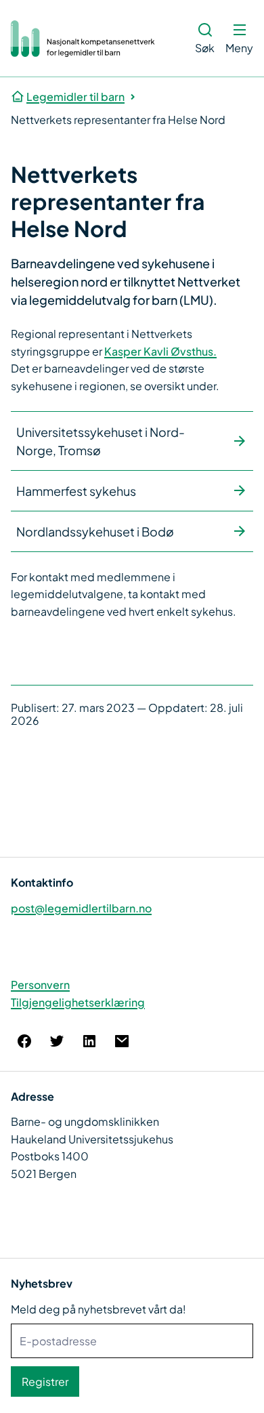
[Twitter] (56, 1041)
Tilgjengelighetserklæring (78, 1002)
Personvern (40, 984)
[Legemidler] (83, 38)
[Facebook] (24, 1041)
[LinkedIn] (89, 1041)
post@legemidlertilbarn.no (81, 908)
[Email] (121, 1041)
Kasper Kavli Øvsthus (158, 351)
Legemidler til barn (75, 96)
